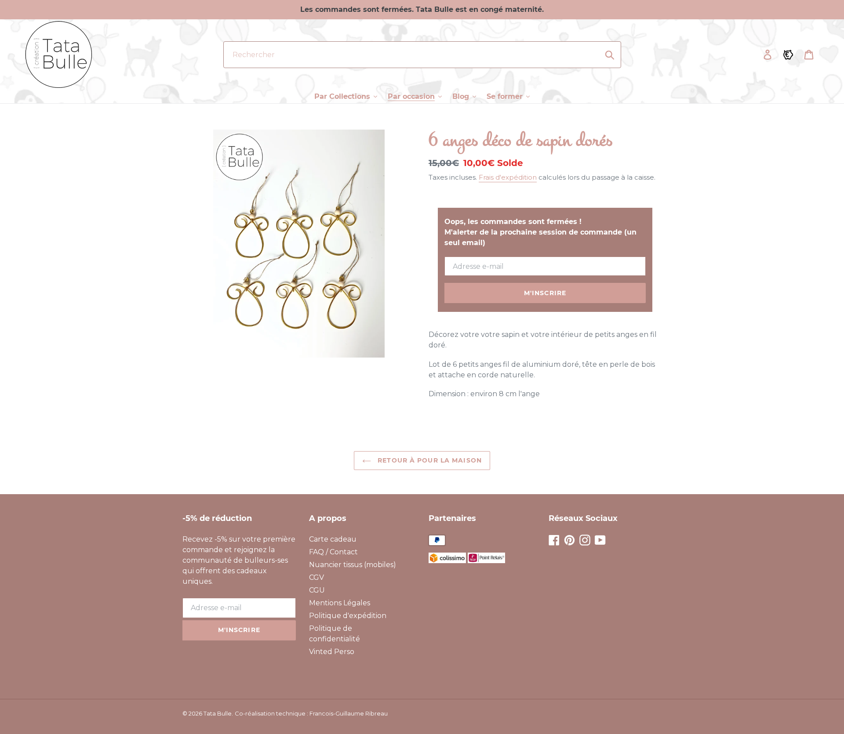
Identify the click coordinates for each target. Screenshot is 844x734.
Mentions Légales (339, 603)
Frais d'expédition (508, 177)
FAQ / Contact (333, 552)
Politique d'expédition (347, 615)
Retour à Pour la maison (428, 460)
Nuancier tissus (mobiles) (352, 564)
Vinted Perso (331, 651)
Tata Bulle (218, 713)
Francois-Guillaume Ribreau (348, 713)
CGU (317, 590)
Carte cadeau (333, 539)
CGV (316, 577)
